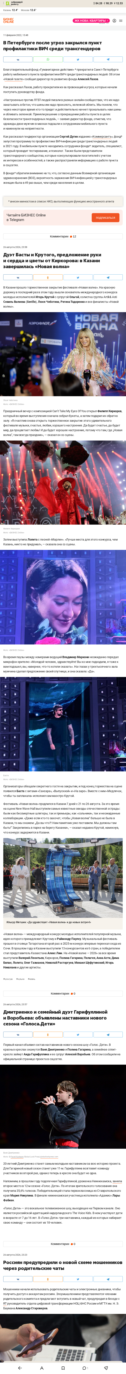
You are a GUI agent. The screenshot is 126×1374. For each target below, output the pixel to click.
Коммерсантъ (102, 136)
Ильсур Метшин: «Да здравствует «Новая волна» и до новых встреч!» (49, 922)
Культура (8, 979)
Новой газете (14, 79)
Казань (31, 979)
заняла (117, 1181)
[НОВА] (90, 21)
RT (5, 1303)
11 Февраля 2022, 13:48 (15, 35)
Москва (25, 10)
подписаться (105, 217)
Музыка (20, 979)
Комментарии (63, 236)
